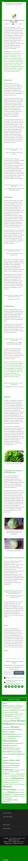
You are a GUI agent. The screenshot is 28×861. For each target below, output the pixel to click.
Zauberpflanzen (7, 798)
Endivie (11, 47)
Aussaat (12, 763)
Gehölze (5, 774)
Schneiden (6, 794)
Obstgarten (21, 784)
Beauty (17, 763)
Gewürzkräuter (8, 716)
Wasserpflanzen (16, 748)
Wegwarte (12, 45)
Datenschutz (6, 828)
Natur (11, 784)
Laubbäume (4, 736)
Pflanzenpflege (9, 789)
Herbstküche (20, 724)
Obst (20, 736)
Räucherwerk (20, 792)
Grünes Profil (7, 813)
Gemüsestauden (20, 677)
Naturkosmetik (13, 736)
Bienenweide (6, 765)
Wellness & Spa (6, 749)
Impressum (6, 824)
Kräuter (15, 727)
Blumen (6, 706)
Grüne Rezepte (17, 720)
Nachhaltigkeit (5, 784)
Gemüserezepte (7, 714)
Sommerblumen (20, 794)
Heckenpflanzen (6, 778)
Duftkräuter (19, 706)
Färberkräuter (6, 710)
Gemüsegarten (18, 683)
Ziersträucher (6, 754)
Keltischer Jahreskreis (8, 780)
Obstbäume (4, 738)
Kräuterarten (6, 729)
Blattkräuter (15, 765)
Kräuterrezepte (8, 732)
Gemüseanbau (13, 774)
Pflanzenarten (10, 740)
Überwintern (6, 802)
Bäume (12, 706)
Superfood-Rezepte (7, 796)
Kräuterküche (16, 729)
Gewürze (21, 776)
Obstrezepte (11, 738)
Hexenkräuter (6, 727)
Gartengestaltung (7, 712)
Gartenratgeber (11, 771)
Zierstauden (17, 752)
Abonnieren (18, 672)
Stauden (6, 745)
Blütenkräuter (7, 767)
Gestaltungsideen (6, 776)
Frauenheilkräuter (7, 708)
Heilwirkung (17, 778)
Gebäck (17, 771)
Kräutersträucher (19, 734)
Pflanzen (8, 684)
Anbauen (15, 680)
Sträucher (13, 745)
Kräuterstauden (8, 734)
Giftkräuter (17, 716)
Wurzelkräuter (21, 796)
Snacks (12, 794)
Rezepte (11, 792)
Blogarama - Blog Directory (14, 843)
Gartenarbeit (21, 710)
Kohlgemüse (15, 477)
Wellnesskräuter (15, 749)
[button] (6, 686)
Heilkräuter (8, 723)
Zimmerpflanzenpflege (10, 800)
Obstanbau (15, 784)
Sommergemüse (15, 684)
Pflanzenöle (4, 792)
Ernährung (12, 681)
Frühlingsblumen (17, 770)
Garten (13, 710)
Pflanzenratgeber (20, 789)
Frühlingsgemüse (10, 683)
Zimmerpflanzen (18, 754)
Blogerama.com (18, 841)
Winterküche (7, 752)
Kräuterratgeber (12, 782)
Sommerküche (18, 743)
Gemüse (13, 677)
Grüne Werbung (7, 816)
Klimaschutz (18, 780)
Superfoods (7, 748)
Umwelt (15, 796)
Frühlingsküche (17, 708)
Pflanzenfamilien (8, 743)
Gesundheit (14, 776)
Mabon (17, 782)
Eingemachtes (15, 767)
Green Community (11, 718)
